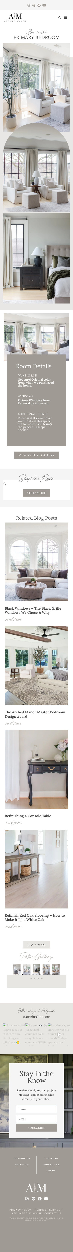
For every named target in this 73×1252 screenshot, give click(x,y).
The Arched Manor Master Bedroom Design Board (35, 714)
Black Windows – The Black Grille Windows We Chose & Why (33, 610)
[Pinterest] (33, 5)
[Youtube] (44, 5)
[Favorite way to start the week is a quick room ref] (59, 1034)
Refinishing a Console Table (28, 816)
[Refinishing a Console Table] (36, 808)
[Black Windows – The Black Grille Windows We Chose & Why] (36, 600)
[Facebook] (39, 5)
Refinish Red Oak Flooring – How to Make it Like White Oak (35, 917)
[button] (60, 17)
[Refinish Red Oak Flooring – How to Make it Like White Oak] (36, 907)
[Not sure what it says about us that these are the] (14, 1034)
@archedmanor (36, 1016)
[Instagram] (28, 5)
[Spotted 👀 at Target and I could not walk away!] (36, 1034)
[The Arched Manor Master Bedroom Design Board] (36, 704)
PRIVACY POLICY (20, 1210)
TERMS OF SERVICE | (49, 1210)
